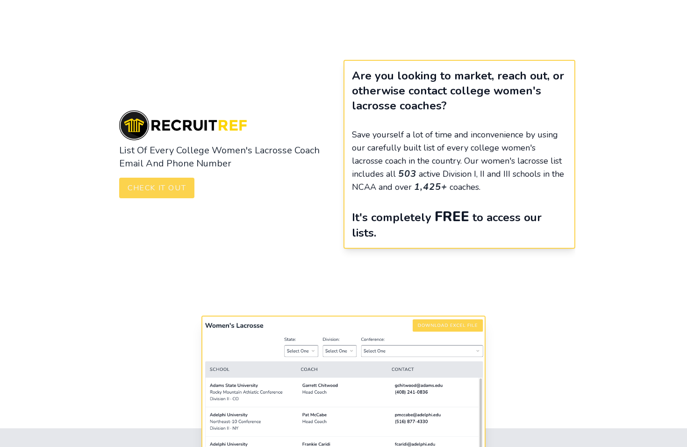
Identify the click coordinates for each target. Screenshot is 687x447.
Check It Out (157, 188)
